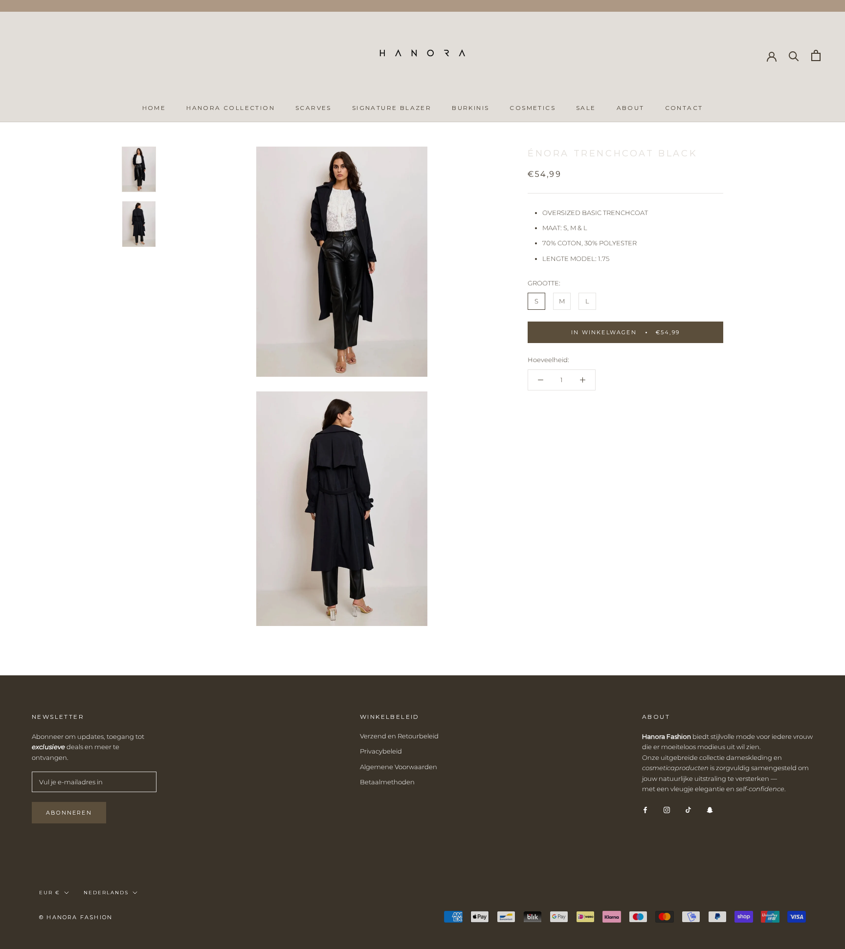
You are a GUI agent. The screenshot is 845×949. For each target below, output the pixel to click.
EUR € (49, 892)
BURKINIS (470, 107)
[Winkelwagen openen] (816, 55)
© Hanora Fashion (75, 917)
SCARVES (313, 107)
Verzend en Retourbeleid (399, 736)
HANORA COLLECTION (230, 107)
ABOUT (631, 107)
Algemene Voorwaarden (398, 767)
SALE (586, 107)
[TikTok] (688, 809)
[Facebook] (645, 809)
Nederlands (106, 892)
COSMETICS (533, 107)
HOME (154, 107)
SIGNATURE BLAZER (391, 107)
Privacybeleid (381, 751)
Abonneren (69, 812)
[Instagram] (667, 809)
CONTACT (684, 107)
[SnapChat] (710, 809)
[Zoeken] (794, 55)
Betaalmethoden (387, 782)
